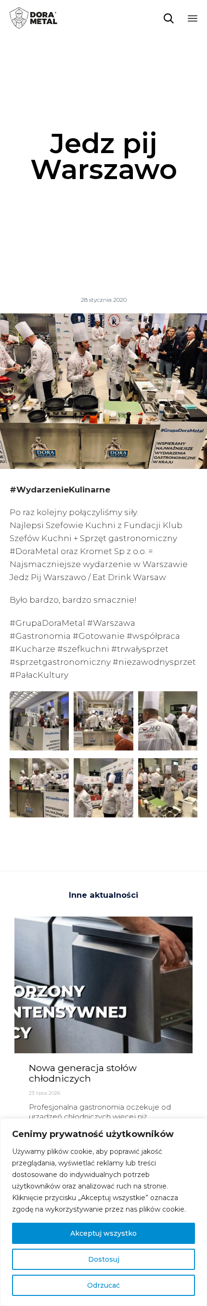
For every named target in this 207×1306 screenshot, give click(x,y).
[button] (39, 724)
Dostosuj (103, 1259)
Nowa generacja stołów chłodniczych (83, 1073)
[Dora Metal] (33, 18)
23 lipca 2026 (44, 1093)
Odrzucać (103, 1285)
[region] (103, 1212)
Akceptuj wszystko (103, 1233)
